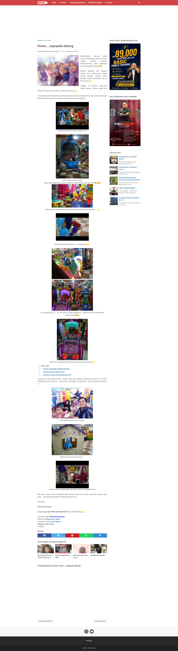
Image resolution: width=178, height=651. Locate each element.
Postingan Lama (100, 621)
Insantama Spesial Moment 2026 (54, 372)
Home (54, 3)
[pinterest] (72, 535)
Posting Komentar (72, 51)
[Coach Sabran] (42, 2)
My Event (108, 3)
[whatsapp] (86, 535)
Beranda (89, 641)
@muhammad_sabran (52, 519)
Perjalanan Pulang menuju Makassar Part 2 (57, 375)
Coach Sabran (56, 521)
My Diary (63, 3)
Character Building (77, 3)
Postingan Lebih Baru (46, 621)
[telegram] (100, 535)
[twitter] (58, 535)
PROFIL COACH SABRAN (127, 188)
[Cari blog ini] (139, 2)
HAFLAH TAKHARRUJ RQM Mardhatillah (56, 369)
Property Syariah (95, 3)
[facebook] (44, 535)
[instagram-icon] (86, 631)
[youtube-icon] (92, 631)
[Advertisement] (89, 23)
